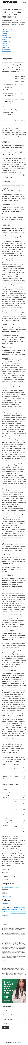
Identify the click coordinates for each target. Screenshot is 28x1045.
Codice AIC (5, 53)
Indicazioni (4, 35)
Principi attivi (5, 31)
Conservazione (6, 41)
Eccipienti (4, 33)
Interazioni (4, 45)
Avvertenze (5, 43)
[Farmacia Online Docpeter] (14, 979)
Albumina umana (6, 896)
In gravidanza (5, 47)
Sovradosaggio (6, 49)
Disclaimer (20, 1042)
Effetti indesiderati (6, 51)
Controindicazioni (6, 37)
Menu (24, 2)
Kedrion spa (5, 903)
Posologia (4, 39)
